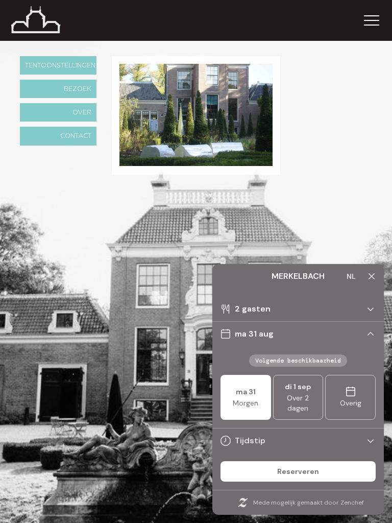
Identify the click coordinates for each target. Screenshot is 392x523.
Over (81, 112)
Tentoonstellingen (60, 65)
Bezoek (77, 88)
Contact (75, 135)
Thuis (48, 20)
